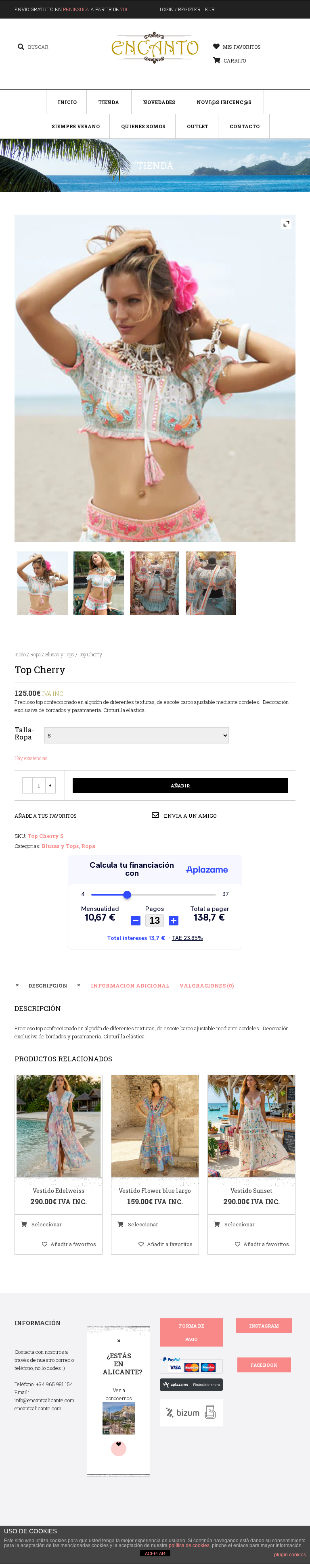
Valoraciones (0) (206, 985)
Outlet (197, 126)
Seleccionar (46, 1224)
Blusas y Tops (59, 654)
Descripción (47, 985)
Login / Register (180, 9)
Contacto (245, 126)
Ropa (35, 654)
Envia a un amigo (190, 815)
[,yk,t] (211, 583)
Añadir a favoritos (73, 1244)
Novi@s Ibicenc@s (224, 102)
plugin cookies (290, 1555)
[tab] (48, 985)
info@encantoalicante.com (44, 1400)
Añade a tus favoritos (46, 815)
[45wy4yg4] (155, 583)
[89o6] (98, 583)
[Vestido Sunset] (241, 1126)
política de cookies (189, 1545)
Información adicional (130, 985)
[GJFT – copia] (42, 583)
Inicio (67, 102)
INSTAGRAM (264, 1326)
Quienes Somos (143, 126)
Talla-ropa (24, 733)
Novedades (159, 102)
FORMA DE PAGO (191, 1332)
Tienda (108, 102)
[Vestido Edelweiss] (48, 1126)
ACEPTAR (155, 1553)
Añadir (180, 786)
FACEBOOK (264, 1365)
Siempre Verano (76, 126)
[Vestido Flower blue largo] (145, 1126)
